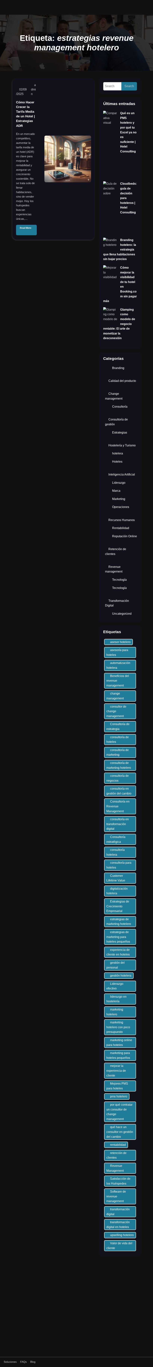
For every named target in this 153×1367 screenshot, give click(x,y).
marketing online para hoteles (119, 1042)
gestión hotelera (120, 975)
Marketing (118, 498)
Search (129, 86)
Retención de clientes (115, 552)
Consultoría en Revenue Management (117, 806)
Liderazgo (118, 482)
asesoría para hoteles (117, 652)
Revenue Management (115, 1168)
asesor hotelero (120, 642)
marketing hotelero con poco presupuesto (118, 1027)
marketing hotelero (114, 1012)
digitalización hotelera (117, 891)
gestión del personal (115, 965)
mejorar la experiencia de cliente (116, 1070)
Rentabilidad (120, 528)
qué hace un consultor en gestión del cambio (119, 1131)
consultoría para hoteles (118, 865)
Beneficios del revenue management (117, 680)
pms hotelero (118, 1096)
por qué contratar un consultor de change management (119, 1112)
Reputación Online (124, 536)
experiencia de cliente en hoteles (118, 952)
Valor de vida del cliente (119, 1246)
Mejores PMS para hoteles (117, 1086)
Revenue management (113, 569)
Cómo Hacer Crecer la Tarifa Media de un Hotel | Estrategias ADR (25, 114)
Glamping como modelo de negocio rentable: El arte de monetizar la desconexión (119, 324)
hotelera (117, 453)
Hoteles (117, 461)
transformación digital (118, 1212)
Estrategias (119, 432)
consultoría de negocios (117, 778)
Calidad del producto (122, 380)
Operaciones (120, 507)
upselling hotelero (122, 1235)
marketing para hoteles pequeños (118, 1055)
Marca (116, 490)
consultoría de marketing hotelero (118, 765)
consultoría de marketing (117, 752)
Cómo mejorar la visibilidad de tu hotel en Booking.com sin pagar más (120, 284)
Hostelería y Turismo (122, 445)
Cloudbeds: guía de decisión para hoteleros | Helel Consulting (128, 198)
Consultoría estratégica (115, 839)
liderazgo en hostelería (116, 999)
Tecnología (119, 579)
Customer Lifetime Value (115, 878)
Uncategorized (122, 613)
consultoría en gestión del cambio (118, 791)
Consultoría (119, 406)
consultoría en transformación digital (117, 824)
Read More (25, 228)
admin (33, 89)
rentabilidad (118, 1144)
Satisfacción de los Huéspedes (118, 1181)
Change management (113, 396)
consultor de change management (116, 711)
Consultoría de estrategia (117, 726)
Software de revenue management (116, 1196)
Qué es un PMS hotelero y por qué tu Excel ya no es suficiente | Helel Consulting (128, 132)
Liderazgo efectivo (114, 986)
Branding (118, 368)
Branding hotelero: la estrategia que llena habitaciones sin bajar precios (119, 249)
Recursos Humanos (121, 520)
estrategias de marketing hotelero (118, 922)
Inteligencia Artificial (121, 474)
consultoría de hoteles (117, 740)
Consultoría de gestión (116, 422)
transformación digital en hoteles (118, 1225)
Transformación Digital (117, 603)
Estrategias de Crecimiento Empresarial (117, 906)
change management (115, 696)
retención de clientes (116, 1155)
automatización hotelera (118, 665)
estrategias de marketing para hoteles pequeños (118, 936)
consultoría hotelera (115, 852)
